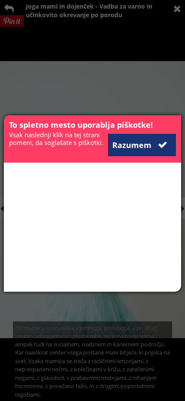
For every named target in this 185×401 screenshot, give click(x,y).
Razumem (133, 145)
